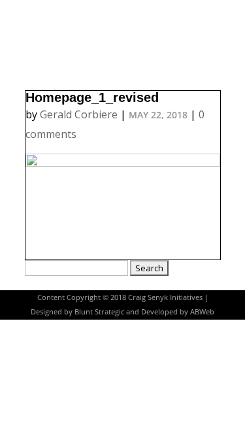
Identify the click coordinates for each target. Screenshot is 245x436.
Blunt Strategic (99, 311)
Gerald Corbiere (79, 114)
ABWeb (202, 311)
